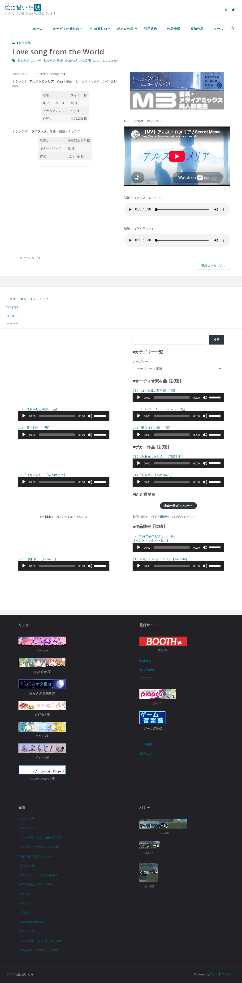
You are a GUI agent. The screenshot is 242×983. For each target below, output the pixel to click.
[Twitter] (233, 9)
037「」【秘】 (39, 409)
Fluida (213, 974)
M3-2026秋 (26, 819)
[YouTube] (226, 9)
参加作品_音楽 (53, 60)
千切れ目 (24, 912)
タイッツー (147, 753)
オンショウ (26, 903)
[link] (233, 28)
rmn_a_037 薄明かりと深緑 (38, 950)
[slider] (215, 397)
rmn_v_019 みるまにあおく (38, 875)
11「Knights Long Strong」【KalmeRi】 (161, 559)
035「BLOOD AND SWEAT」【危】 (160, 409)
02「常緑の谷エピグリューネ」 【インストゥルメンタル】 (154, 538)
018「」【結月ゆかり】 (42, 475)
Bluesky (145, 744)
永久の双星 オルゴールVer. (37, 884)
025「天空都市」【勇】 (34, 427)
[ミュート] (205, 397)
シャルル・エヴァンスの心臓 (38, 847)
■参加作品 (24, 43)
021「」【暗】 (152, 427)
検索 (216, 339)
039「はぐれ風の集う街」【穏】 (155, 390)
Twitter (12, 307)
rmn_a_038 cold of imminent (39, 940)
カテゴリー (140, 361)
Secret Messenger (106, 60)
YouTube (13, 316)
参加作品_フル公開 (78, 60)
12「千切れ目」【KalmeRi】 (37, 559)
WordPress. (228, 974)
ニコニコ (12, 324)
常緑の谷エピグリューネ (35, 856)
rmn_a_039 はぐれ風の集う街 (39, 837)
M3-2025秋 (26, 931)
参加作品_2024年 (29, 60)
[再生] (138, 397)
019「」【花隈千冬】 (158, 456)
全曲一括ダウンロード (178, 505)
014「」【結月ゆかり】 (154, 475)
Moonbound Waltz (31, 922)
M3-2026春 (26, 865)
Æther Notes (27, 828)
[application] (178, 397)
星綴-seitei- (26, 893)
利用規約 (164, 517)
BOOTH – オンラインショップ (27, 299)
